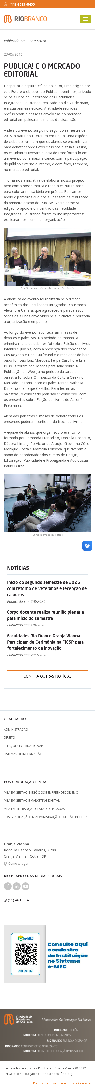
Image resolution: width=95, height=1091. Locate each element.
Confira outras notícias (48, 676)
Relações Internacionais (23, 746)
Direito (9, 737)
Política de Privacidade (49, 1083)
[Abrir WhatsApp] (82, 1078)
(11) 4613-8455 (22, 4)
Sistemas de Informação (23, 754)
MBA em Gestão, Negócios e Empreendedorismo (41, 792)
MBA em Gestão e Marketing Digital (32, 800)
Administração (16, 729)
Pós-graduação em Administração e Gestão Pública (46, 817)
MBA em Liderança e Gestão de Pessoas (34, 809)
